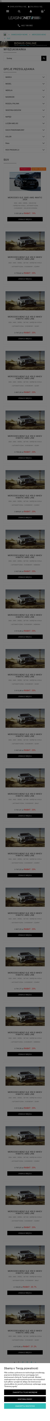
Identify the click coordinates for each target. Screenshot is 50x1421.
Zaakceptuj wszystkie (25, 1406)
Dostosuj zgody (25, 1399)
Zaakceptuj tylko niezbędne (25, 1392)
